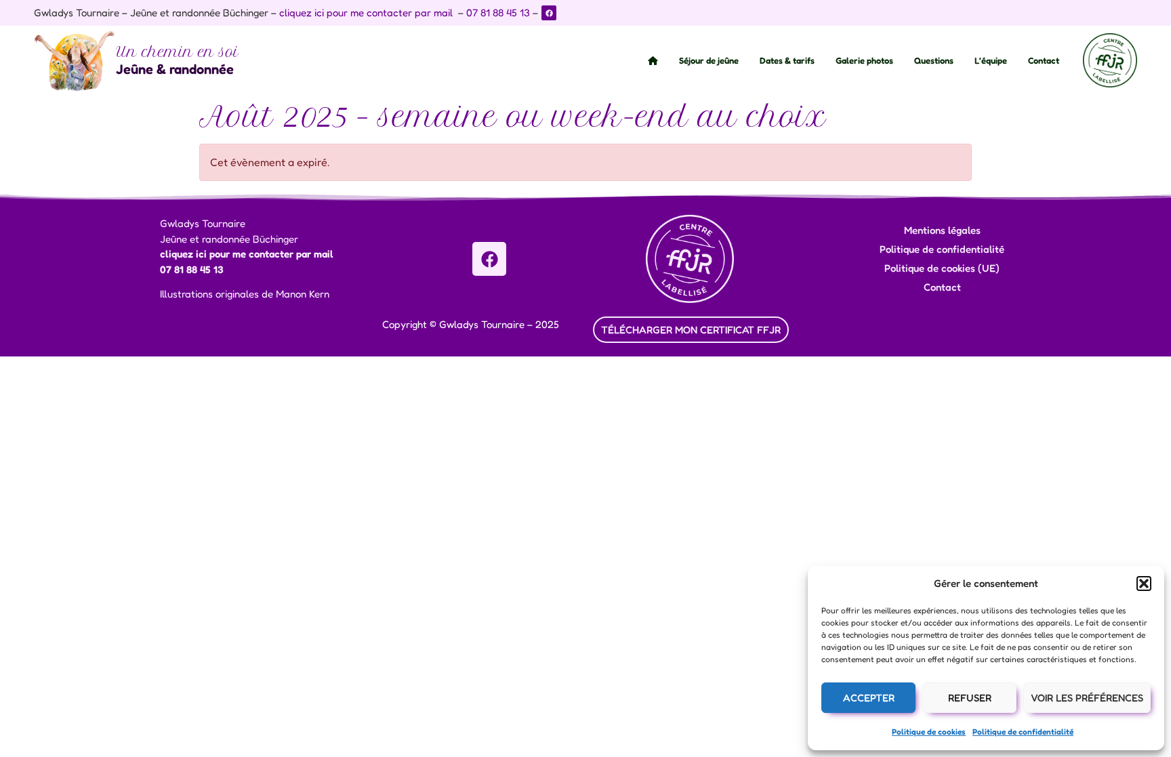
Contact (1043, 60)
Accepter (869, 697)
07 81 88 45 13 (498, 12)
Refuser (969, 697)
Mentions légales (942, 230)
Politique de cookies (929, 732)
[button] (1144, 583)
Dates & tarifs (787, 60)
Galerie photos (864, 60)
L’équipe (990, 60)
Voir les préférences (1087, 697)
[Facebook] (548, 12)
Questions (933, 60)
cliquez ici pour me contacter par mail (366, 12)
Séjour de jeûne (709, 60)
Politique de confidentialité (1022, 732)
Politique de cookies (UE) (942, 268)
